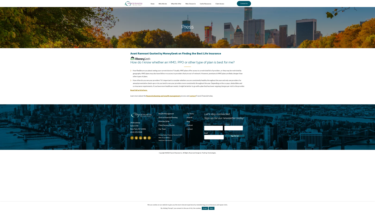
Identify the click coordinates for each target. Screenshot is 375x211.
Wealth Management (166, 114)
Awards (189, 117)
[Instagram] (149, 138)
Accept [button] (205, 208)
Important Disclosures (165, 140)
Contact (190, 129)
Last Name (227, 124)
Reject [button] (211, 208)
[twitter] (136, 138)
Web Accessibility (163, 137)
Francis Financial (133, 3)
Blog (188, 121)
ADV (180, 135)
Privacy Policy (162, 135)
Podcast (190, 125)
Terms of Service (173, 135)
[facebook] (132, 138)
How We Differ (164, 121)
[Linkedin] (140, 138)
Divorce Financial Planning (168, 117)
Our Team (162, 129)
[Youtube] (145, 138)
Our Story (190, 114)
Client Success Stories (166, 125)
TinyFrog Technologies (209, 153)
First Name (207, 124)
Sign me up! (235, 136)
